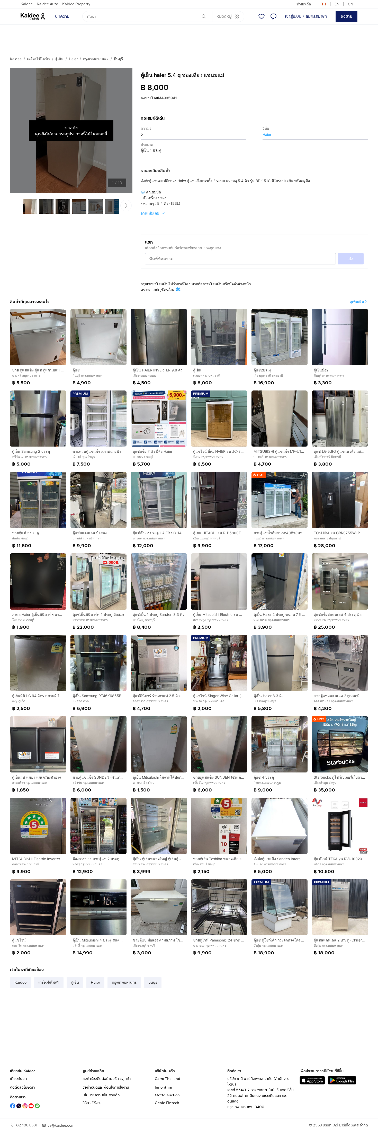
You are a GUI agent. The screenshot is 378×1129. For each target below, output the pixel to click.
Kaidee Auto (47, 4)
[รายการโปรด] (261, 16)
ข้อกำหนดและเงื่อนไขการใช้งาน (106, 1087)
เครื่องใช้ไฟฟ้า (38, 59)
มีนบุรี (118, 59)
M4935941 (167, 98)
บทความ (62, 16)
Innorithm (163, 1087)
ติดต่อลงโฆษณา (22, 1087)
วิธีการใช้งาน (92, 1103)
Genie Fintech (167, 1103)
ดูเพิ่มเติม (357, 301)
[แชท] (273, 16)
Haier (73, 59)
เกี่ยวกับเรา (18, 1078)
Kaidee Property (76, 4)
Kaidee (27, 4)
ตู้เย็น (59, 59)
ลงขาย (346, 16)
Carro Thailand (167, 1078)
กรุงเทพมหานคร (96, 59)
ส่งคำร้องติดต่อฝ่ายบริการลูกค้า (107, 1078)
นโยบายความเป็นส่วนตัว (101, 1095)
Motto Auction (167, 1095)
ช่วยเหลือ (303, 4)
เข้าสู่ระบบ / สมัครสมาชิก (306, 16)
